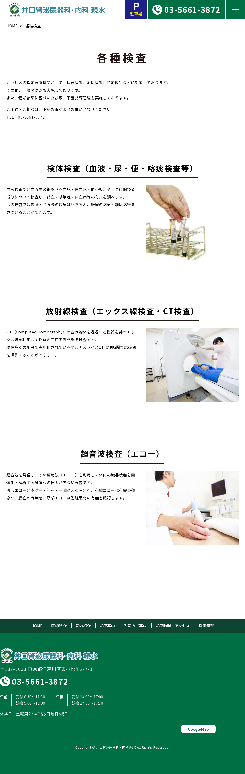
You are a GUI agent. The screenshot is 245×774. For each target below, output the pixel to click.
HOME (11, 25)
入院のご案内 (135, 625)
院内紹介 (83, 625)
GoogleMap (198, 729)
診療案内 (107, 625)
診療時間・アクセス (173, 625)
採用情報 (206, 625)
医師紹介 (59, 625)
